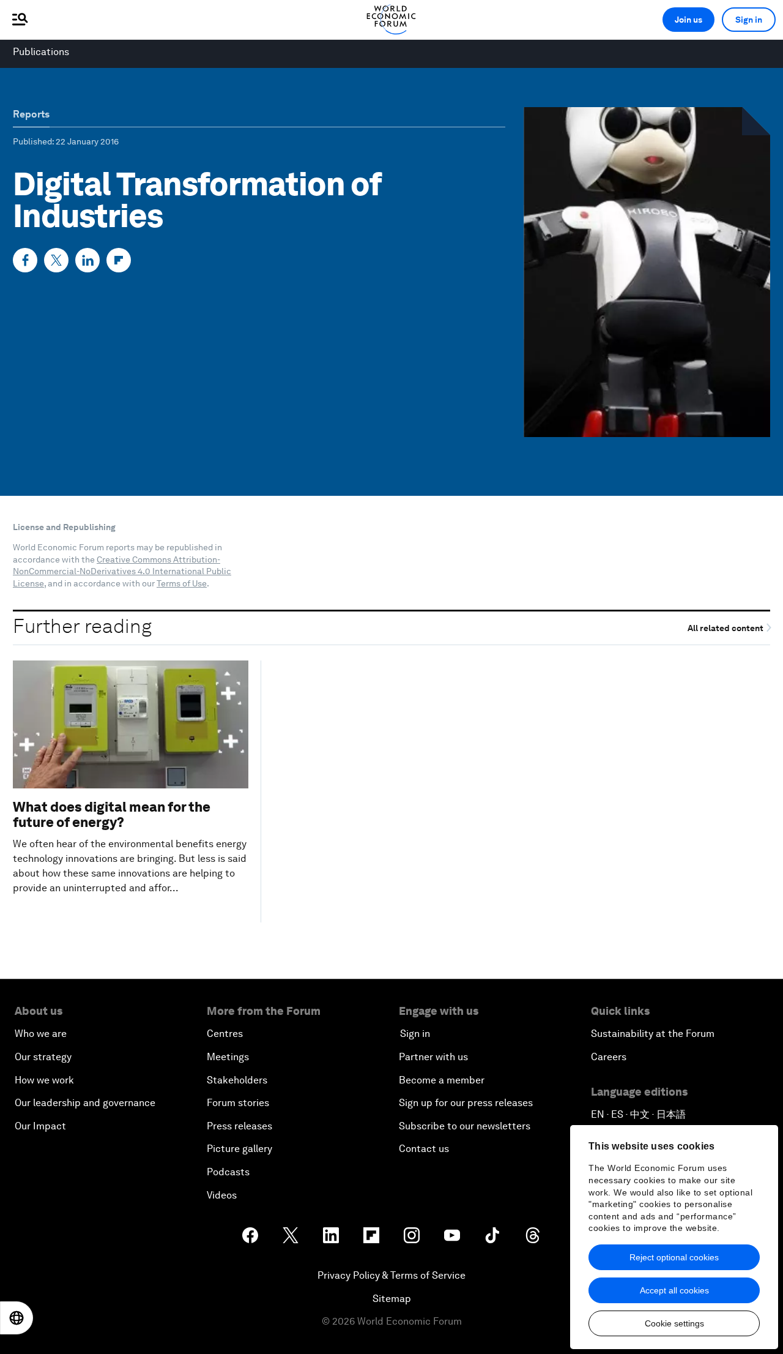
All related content (726, 628)
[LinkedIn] (87, 260)
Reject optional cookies (674, 1257)
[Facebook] (25, 260)
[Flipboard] (118, 260)
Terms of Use (182, 583)
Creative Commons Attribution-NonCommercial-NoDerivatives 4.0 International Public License (122, 571)
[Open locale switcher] (16, 1318)
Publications (41, 52)
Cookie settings (674, 1323)
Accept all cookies (674, 1290)
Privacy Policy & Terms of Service (391, 1275)
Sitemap (392, 1298)
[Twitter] (56, 260)
